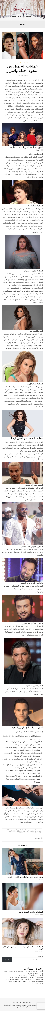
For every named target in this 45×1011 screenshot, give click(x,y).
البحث (40, 956)
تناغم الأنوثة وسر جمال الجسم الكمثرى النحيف (25, 877)
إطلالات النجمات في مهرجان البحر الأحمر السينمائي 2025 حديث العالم (24, 982)
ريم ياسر (37, 838)
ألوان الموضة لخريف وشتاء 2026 (30, 975)
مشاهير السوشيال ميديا (19, 1005)
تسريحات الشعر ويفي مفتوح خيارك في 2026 (26, 977)
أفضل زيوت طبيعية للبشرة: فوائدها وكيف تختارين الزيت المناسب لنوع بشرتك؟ (23, 972)
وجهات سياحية (25, 1007)
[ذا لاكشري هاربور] (22, 8)
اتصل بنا (18, 1007)
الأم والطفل (7, 1005)
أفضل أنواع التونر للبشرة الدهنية (30, 912)
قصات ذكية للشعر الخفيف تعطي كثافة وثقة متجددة (24, 979)
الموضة (34, 1005)
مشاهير (20, 63)
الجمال (25, 63)
